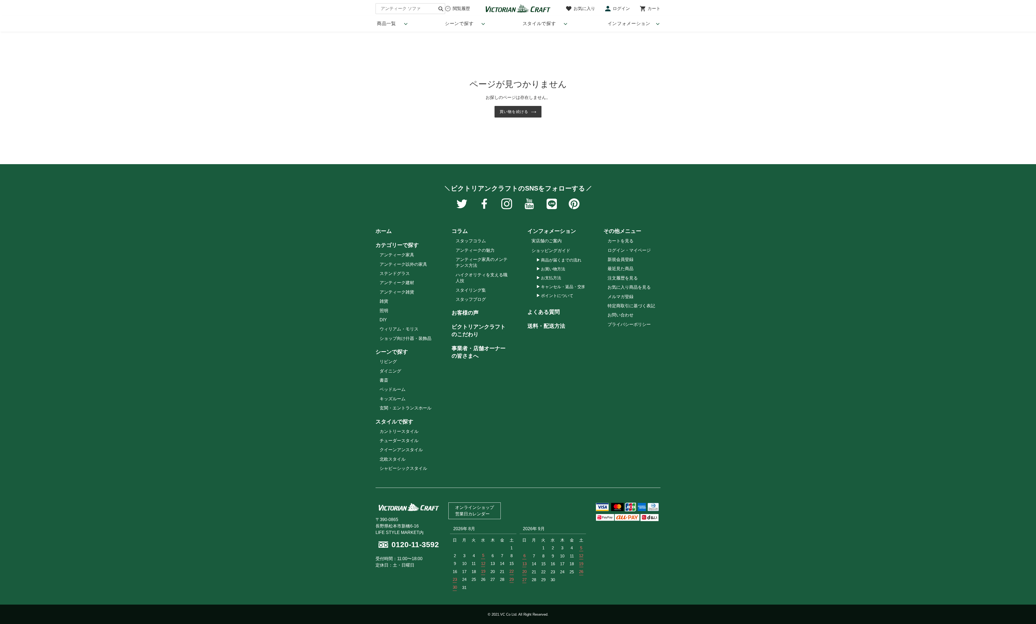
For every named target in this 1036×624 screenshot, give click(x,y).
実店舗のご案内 (546, 241)
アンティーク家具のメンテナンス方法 (481, 262)
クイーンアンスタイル (401, 449)
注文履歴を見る (623, 278)
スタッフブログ (471, 299)
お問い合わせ (620, 315)
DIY (383, 320)
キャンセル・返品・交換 (563, 286)
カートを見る (620, 241)
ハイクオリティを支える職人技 (481, 278)
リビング (388, 361)
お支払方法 (551, 277)
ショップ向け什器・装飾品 (405, 338)
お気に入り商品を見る (629, 287)
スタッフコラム (471, 241)
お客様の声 (465, 313)
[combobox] (410, 8)
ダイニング (390, 371)
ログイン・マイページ (629, 250)
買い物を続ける (514, 111)
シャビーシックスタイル (403, 468)
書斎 (384, 380)
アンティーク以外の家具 (403, 264)
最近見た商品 (620, 268)
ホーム (384, 231)
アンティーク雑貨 (397, 292)
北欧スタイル (392, 459)
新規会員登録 (620, 259)
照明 (384, 310)
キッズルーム (392, 399)
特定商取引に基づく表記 (631, 306)
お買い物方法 (553, 269)
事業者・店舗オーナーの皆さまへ (479, 352)
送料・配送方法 (546, 326)
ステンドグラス (395, 273)
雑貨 (384, 301)
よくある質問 (543, 312)
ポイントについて (557, 295)
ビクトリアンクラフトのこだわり (479, 330)
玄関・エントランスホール (405, 408)
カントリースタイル (399, 431)
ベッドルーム (392, 389)
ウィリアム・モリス (399, 329)
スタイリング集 (471, 290)
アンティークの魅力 (475, 250)
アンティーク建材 (397, 282)
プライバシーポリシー (629, 324)
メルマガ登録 (620, 296)
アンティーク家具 (397, 255)
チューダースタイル (399, 440)
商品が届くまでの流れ (561, 260)
